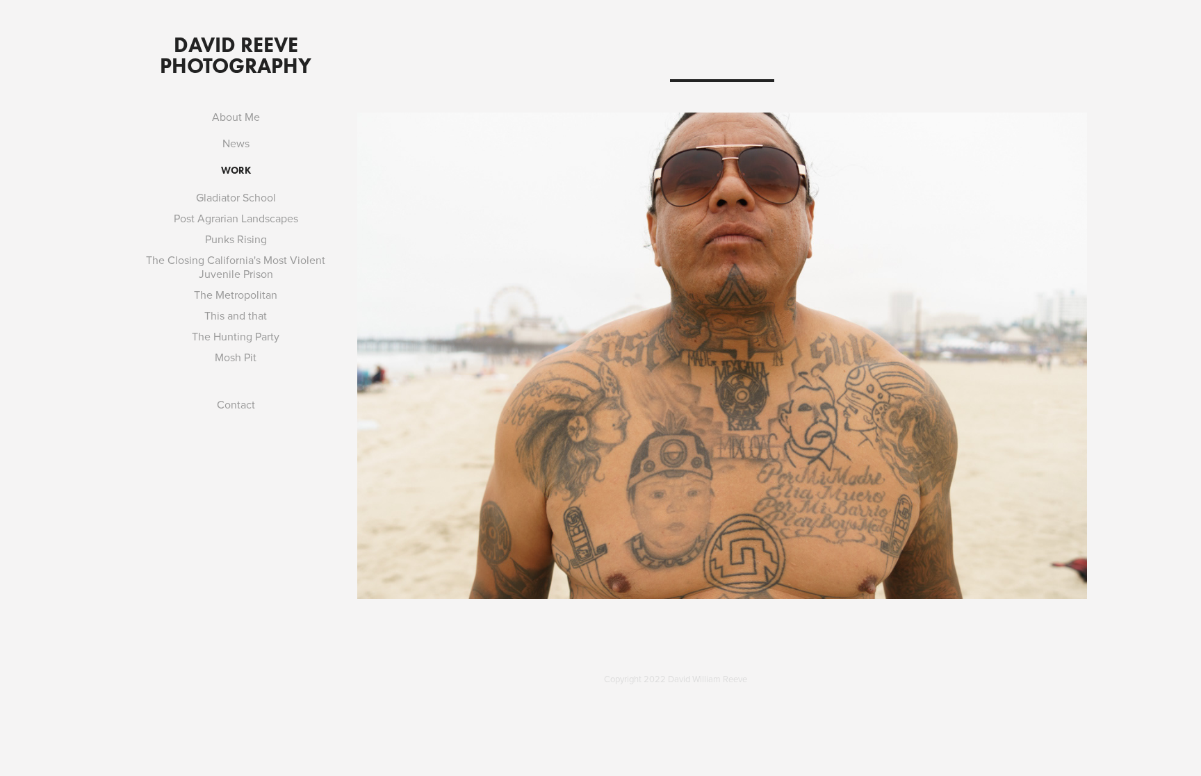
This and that (235, 315)
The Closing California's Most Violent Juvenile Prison (235, 266)
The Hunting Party (235, 336)
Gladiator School (236, 197)
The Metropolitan (235, 294)
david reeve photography (235, 55)
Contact (236, 404)
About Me (236, 116)
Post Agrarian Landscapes (236, 218)
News (236, 143)
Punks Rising (236, 239)
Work (236, 170)
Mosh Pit (235, 357)
